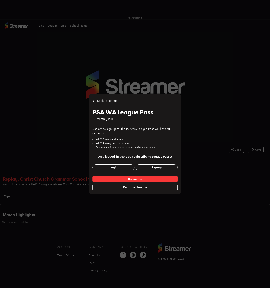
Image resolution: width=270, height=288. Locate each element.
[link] (135, 179)
